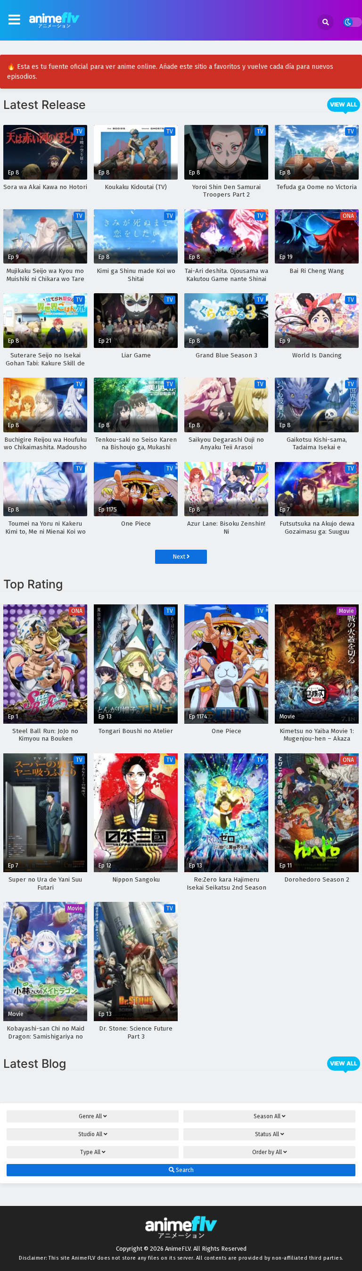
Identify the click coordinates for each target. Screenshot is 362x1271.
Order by (267, 1152)
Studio (90, 1134)
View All (343, 104)
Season (267, 1116)
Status (267, 1134)
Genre (90, 1116)
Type (90, 1152)
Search (184, 1170)
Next (180, 556)
